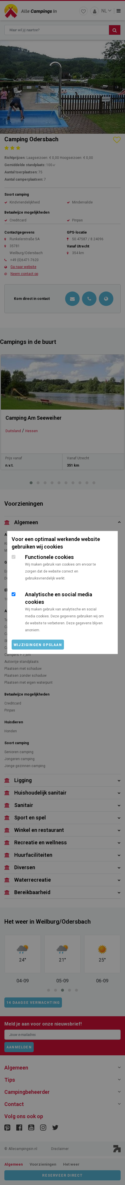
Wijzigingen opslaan (38, 645)
